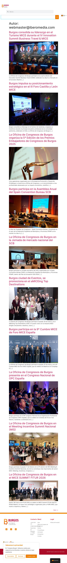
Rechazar (20, 556)
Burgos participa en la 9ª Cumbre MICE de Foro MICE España (33, 331)
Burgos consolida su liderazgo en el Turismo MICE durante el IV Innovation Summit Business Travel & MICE (32, 35)
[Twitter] (6, 529)
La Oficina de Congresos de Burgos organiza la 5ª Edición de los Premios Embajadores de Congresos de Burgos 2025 (32, 139)
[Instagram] (11, 529)
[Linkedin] (16, 529)
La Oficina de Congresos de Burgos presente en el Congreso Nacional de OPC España (32, 375)
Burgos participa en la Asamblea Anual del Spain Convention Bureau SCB (33, 190)
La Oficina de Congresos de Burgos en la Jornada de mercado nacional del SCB (32, 240)
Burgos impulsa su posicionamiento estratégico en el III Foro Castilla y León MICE (33, 86)
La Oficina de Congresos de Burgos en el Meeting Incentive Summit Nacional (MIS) (32, 426)
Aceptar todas (31, 556)
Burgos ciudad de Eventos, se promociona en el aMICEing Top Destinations (28, 281)
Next (55, 510)
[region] (21, 551)
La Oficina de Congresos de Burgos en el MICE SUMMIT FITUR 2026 (32, 476)
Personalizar (10, 556)
